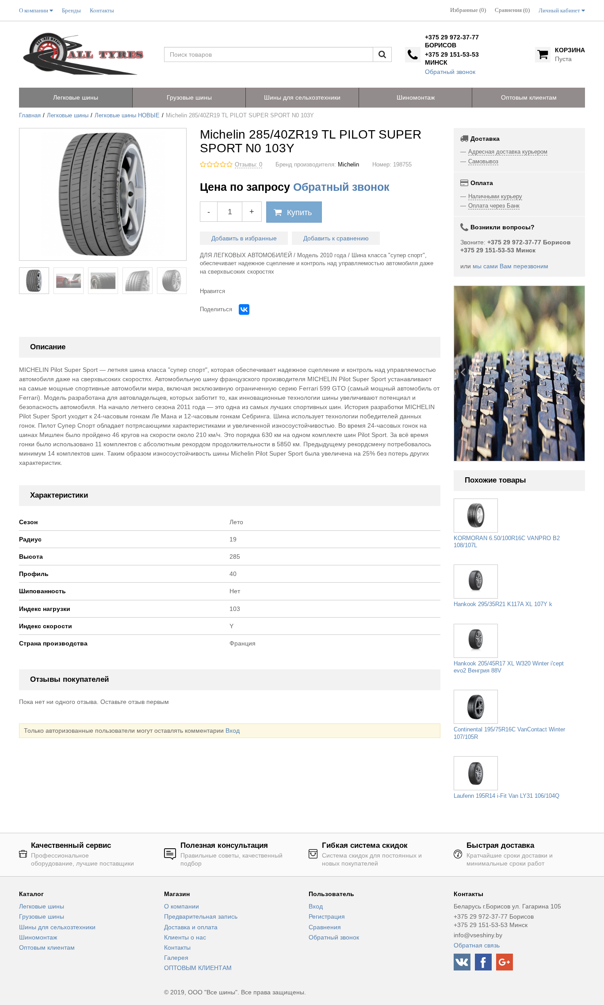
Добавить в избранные (244, 238)
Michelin (348, 165)
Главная (30, 115)
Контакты (177, 947)
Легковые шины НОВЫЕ (127, 115)
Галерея (176, 957)
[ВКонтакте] (244, 309)
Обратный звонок (450, 71)
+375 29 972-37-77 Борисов (452, 41)
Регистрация (327, 916)
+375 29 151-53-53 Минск (452, 58)
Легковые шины (67, 115)
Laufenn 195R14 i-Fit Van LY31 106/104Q (506, 796)
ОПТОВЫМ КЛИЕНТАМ (198, 967)
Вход (233, 730)
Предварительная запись (200, 916)
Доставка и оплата (191, 927)
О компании (181, 906)
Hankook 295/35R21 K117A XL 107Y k (503, 604)
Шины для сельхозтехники (57, 927)
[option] (519, 373)
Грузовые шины (41, 916)
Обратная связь (477, 945)
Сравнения (325, 927)
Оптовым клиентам (47, 947)
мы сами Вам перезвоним (510, 266)
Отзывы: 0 (248, 165)
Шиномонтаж (38, 937)
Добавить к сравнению (336, 238)
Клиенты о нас (185, 937)
